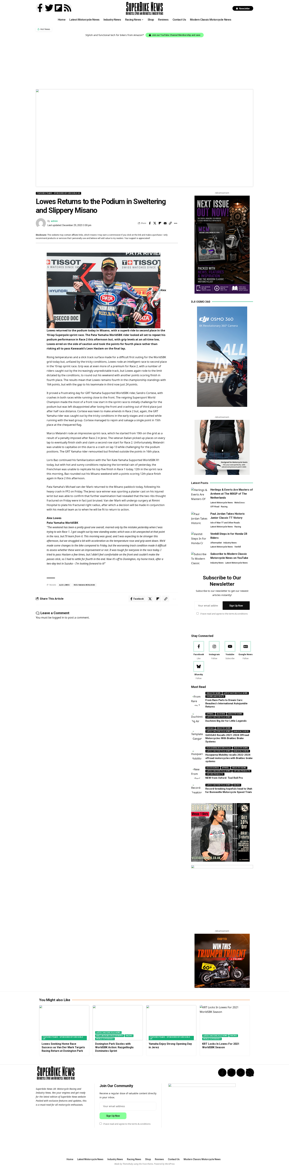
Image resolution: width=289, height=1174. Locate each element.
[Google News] (245, 650)
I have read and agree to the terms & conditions (224, 613)
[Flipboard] (58, 8)
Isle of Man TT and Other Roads (225, 523)
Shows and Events (215, 696)
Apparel (210, 714)
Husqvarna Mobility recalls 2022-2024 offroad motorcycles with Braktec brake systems (229, 758)
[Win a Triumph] (222, 961)
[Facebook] (198, 650)
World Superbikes (105, 1039)
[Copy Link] (170, 223)
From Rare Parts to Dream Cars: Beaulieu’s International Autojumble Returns (226, 703)
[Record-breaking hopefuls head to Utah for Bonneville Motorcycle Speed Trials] (197, 789)
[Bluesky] (198, 670)
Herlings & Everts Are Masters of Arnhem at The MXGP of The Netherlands (231, 493)
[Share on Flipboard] (160, 223)
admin (54, 221)
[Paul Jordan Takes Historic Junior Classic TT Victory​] (199, 518)
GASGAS (210, 728)
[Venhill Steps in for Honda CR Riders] (199, 538)
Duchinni (221, 714)
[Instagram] (214, 650)
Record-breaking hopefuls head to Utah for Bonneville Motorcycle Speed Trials (228, 790)
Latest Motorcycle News (221, 502)
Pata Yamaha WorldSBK (84, 585)
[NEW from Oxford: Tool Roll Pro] (197, 773)
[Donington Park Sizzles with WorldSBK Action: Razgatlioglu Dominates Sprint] (118, 1022)
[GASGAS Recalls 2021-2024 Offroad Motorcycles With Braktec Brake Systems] (197, 735)
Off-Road (214, 506)
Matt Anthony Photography (109, 1036)
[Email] (165, 223)
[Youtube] (229, 650)
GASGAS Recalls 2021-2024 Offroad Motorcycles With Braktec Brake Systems (227, 738)
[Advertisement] (144, 62)
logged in (58, 617)
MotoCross (239, 502)
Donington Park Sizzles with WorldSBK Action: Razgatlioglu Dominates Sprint (114, 1047)
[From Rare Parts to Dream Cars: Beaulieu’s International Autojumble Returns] (197, 700)
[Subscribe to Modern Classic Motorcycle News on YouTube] (199, 558)
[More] (175, 223)
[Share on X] (155, 223)
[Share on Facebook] (149, 223)
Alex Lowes (64, 585)
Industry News (230, 543)
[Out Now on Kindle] (222, 244)
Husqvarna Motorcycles (219, 748)
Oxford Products (241, 771)
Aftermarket (216, 543)
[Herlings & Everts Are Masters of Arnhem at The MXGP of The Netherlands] (199, 494)
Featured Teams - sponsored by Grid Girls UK (58, 193)
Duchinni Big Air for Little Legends (226, 721)
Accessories (213, 768)
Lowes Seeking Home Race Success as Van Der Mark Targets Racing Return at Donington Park (63, 1047)
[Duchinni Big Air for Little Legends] (197, 718)
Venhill (237, 547)
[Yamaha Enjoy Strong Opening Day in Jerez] (171, 1022)
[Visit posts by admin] (41, 223)
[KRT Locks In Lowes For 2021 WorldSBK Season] (225, 1022)
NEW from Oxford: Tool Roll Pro (224, 777)
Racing (224, 506)
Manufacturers (241, 731)
